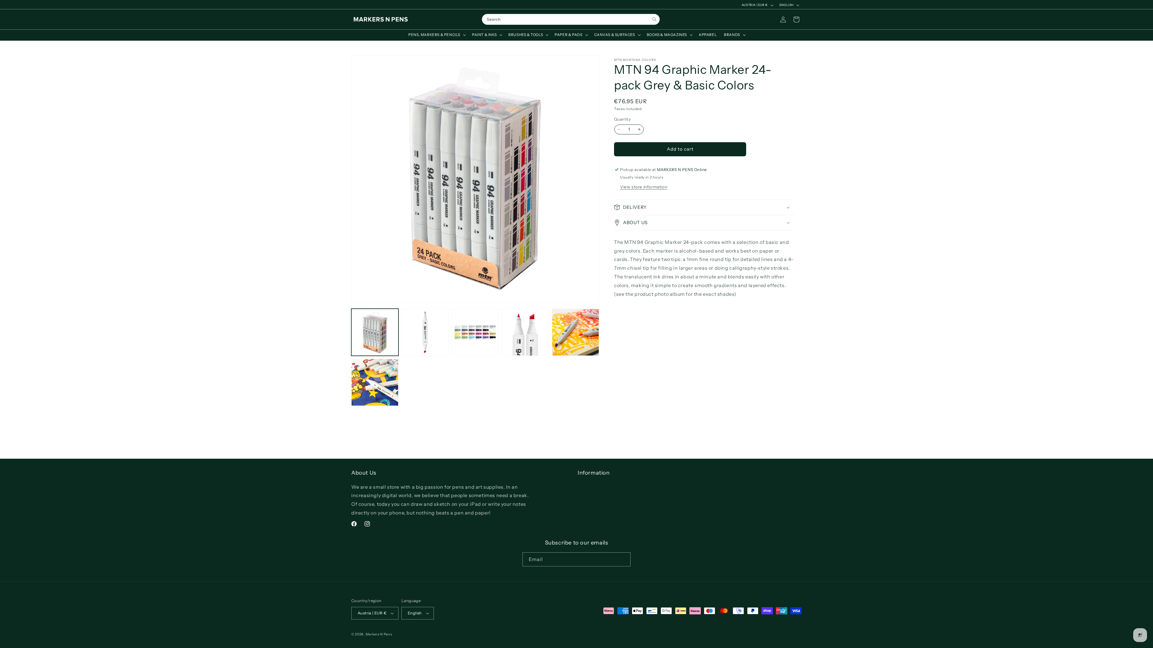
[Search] (654, 19)
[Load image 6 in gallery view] (374, 382)
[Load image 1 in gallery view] (374, 332)
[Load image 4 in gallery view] (525, 332)
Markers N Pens (379, 634)
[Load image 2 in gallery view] (425, 332)
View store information (643, 187)
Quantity (622, 119)
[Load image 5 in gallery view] (575, 332)
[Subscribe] (623, 559)
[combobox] (571, 19)
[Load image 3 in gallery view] (475, 332)
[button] (436, 35)
